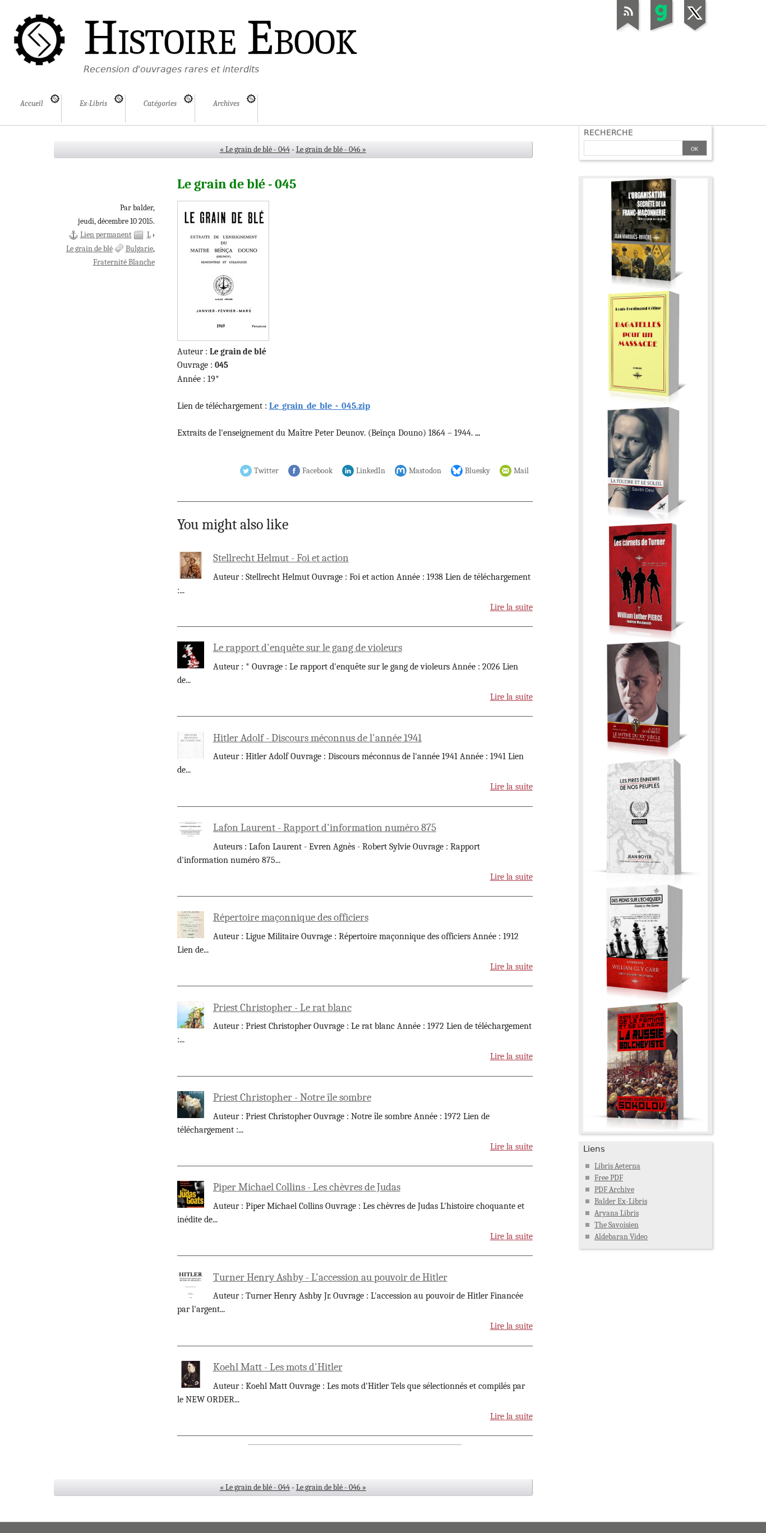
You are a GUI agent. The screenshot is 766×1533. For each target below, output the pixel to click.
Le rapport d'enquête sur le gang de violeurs (307, 647)
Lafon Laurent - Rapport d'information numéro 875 (324, 827)
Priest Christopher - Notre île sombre (292, 1097)
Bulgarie (139, 248)
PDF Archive (614, 1189)
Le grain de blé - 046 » (331, 149)
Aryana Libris (616, 1213)
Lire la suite (511, 607)
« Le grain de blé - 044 (255, 149)
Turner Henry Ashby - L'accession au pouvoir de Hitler (330, 1277)
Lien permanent (106, 234)
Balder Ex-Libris (620, 1201)
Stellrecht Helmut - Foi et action (281, 558)
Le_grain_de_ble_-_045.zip (319, 406)
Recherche (608, 132)
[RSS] (628, 30)
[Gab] (661, 30)
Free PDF (608, 1178)
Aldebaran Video (621, 1236)
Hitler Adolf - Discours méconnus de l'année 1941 (317, 738)
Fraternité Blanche (124, 262)
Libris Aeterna (617, 1166)
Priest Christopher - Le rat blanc (282, 1007)
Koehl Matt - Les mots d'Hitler (278, 1367)
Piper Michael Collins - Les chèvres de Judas (306, 1187)
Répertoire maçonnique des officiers (290, 917)
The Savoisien (616, 1225)
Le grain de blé (89, 248)
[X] (695, 30)
